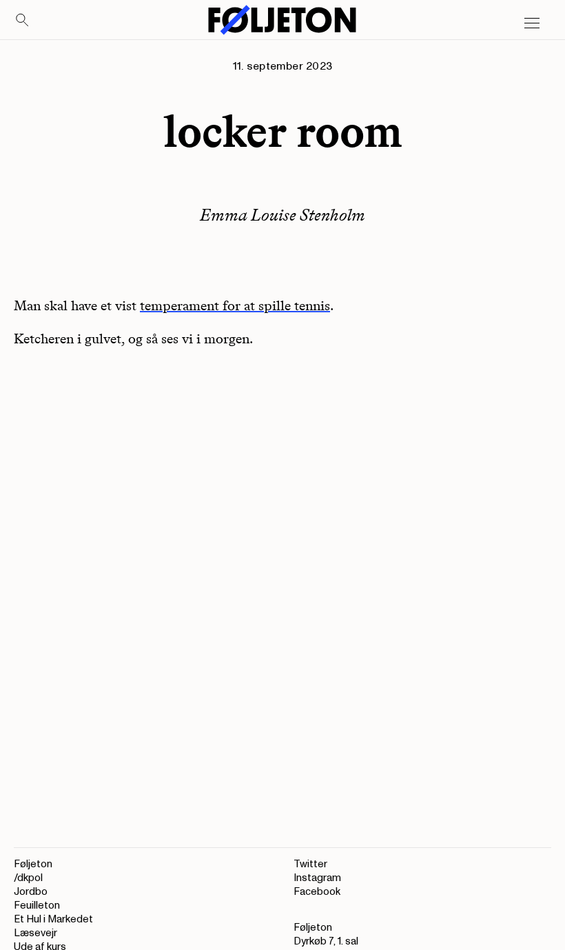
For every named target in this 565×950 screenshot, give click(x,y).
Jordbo (31, 892)
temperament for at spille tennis (235, 305)
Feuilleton (37, 905)
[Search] (23, 21)
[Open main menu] (532, 23)
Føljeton (33, 864)
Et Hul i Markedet (53, 919)
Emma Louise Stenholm (282, 215)
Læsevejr (35, 933)
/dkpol (28, 878)
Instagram (317, 878)
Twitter (310, 864)
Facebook (317, 892)
